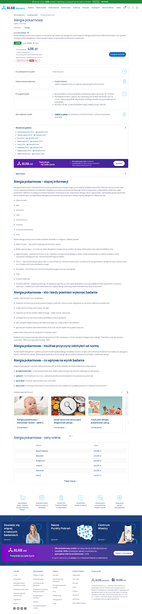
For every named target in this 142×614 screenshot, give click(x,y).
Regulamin (17, 579)
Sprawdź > (8, 540)
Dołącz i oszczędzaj (123, 553)
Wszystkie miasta (79, 603)
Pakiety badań (41, 8)
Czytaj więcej (22, 427)
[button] (29, 52)
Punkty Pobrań (53, 8)
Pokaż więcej (69, 481)
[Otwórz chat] (124, 8)
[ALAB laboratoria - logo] (13, 7)
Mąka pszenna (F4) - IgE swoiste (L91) (31, 151)
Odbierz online (61, 114)
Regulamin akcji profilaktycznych (19, 584)
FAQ (54, 591)
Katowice (40, 470)
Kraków (75, 591)
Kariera (15, 603)
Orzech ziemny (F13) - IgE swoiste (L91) (31, 135)
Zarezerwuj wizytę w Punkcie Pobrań (40, 590)
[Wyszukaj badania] (129, 8)
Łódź (74, 587)
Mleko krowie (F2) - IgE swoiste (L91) (30, 154)
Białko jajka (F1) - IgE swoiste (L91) (30, 141)
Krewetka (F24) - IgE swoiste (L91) (30, 147)
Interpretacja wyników (38, 596)
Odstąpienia (57, 599)
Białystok (40, 456)
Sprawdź (104, 2)
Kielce (38, 475)
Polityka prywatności (20, 589)
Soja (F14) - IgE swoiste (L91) (28, 138)
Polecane (85, 8)
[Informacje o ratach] (38, 60)
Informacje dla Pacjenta (58, 580)
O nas (15, 575)
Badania (31, 8)
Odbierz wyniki (38, 575)
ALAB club (76, 8)
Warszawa (76, 575)
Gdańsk (39, 465)
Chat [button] (54, 603)
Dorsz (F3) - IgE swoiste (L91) (28, 144)
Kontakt (55, 575)
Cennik (35, 602)
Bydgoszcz (40, 460)
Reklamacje (57, 595)
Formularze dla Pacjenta (38, 584)
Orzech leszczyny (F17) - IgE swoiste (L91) (32, 132)
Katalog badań (32, 15)
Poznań (75, 583)
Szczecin (76, 595)
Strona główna (19, 15)
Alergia (27, 28)
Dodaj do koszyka (117, 54)
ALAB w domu (66, 8)
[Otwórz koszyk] (137, 8)
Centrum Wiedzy (108, 8)
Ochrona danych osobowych (19, 594)
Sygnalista (17, 599)
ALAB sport (96, 8)
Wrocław (76, 579)
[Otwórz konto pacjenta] (133, 7)
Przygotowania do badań (59, 586)
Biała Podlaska (42, 451)
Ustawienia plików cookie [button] (39, 607)
